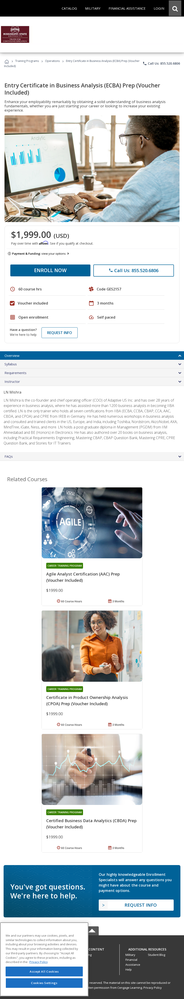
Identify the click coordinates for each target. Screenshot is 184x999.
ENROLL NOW (50, 270)
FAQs (8, 456)
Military (130, 955)
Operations (52, 61)
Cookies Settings (44, 983)
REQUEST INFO (59, 332)
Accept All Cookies (44, 971)
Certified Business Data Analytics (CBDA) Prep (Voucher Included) (91, 824)
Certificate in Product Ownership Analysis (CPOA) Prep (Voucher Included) (87, 700)
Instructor (12, 381)
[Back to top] (92, 948)
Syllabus (10, 364)
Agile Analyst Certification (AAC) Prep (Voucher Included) (83, 577)
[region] (44, 959)
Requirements (15, 372)
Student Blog (156, 955)
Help (128, 969)
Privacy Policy (152, 988)
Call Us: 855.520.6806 (161, 63)
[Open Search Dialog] (175, 8)
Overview (12, 355)
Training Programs (27, 61)
